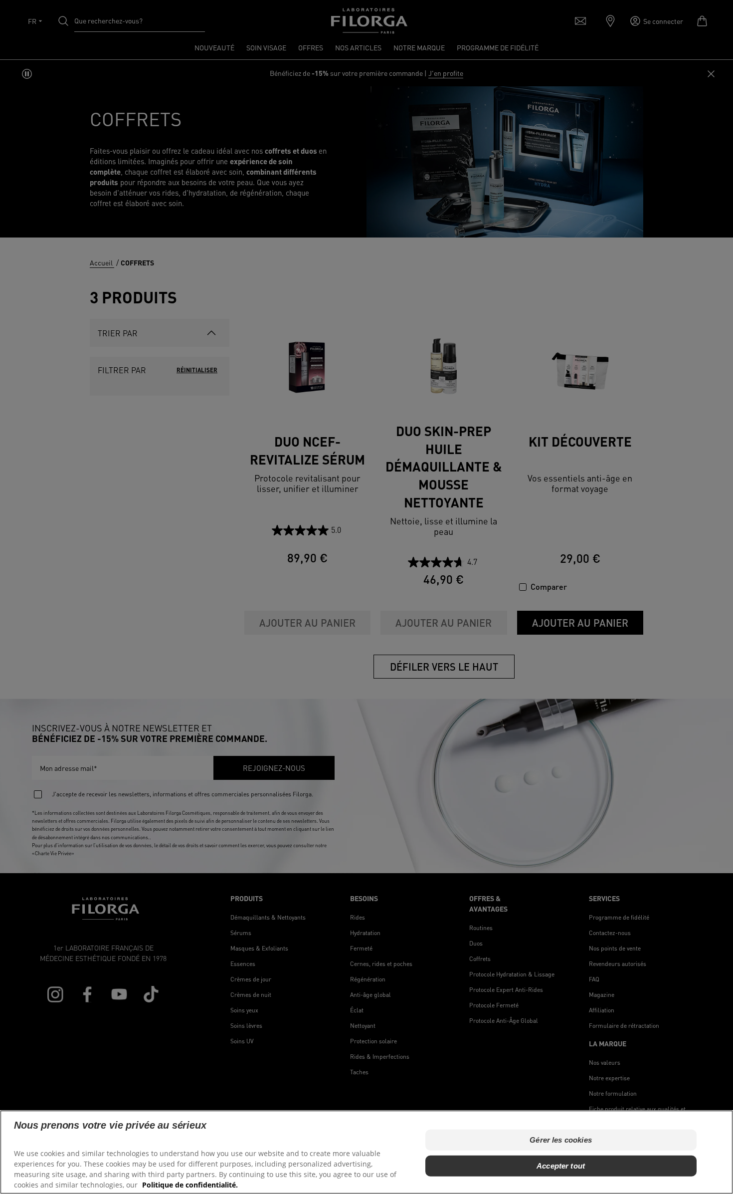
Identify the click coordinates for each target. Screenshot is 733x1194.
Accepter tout (561, 1165)
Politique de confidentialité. (190, 1184)
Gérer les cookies (561, 1139)
